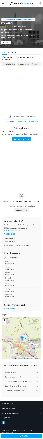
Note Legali (5, 430)
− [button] (4, 323)
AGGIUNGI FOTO (22, 139)
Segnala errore (11, 241)
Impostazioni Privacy (9, 432)
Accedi (40, 3)
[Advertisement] (21, 88)
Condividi (10, 121)
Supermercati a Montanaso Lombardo (19, 20)
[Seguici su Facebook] (3, 422)
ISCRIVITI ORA (21, 210)
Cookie (29, 430)
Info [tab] (4, 53)
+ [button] (4, 320)
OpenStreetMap (30, 358)
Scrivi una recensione (18, 26)
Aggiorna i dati (11, 238)
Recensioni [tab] (12, 53)
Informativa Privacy (18, 430)
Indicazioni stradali (13, 231)
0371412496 (10, 234)
